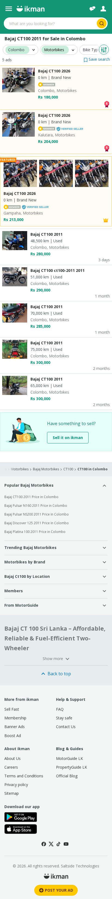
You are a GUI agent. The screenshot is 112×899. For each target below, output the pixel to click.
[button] (97, 59)
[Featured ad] (105, 219)
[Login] (103, 8)
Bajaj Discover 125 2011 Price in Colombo (36, 523)
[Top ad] (106, 103)
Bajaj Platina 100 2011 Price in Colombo (35, 531)
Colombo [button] (16, 50)
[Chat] (92, 8)
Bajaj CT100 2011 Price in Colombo (31, 497)
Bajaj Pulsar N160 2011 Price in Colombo (35, 505)
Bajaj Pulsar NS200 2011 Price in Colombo (36, 514)
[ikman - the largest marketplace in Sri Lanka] (30, 9)
